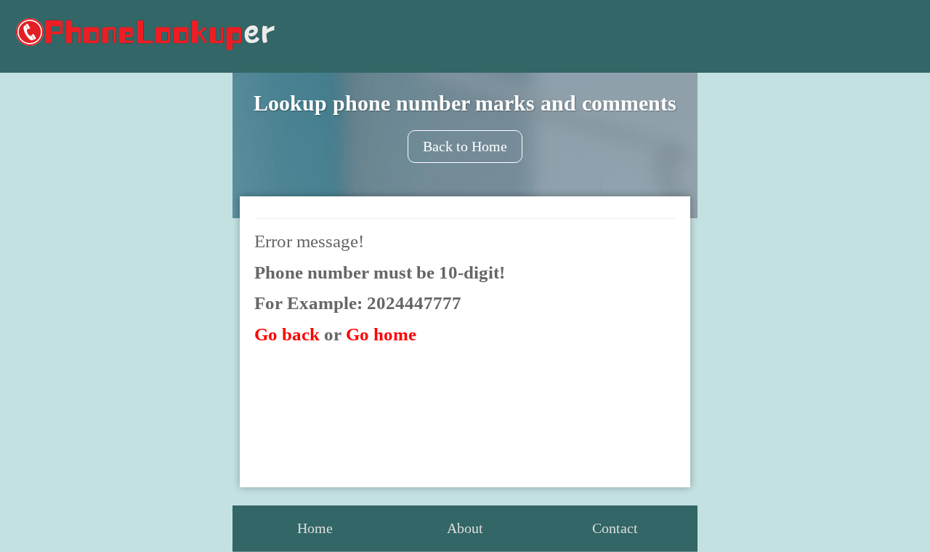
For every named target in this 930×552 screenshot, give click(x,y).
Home (315, 528)
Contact (615, 528)
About (465, 528)
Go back (287, 334)
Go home (381, 334)
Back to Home (465, 146)
